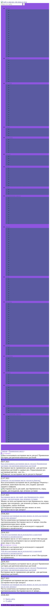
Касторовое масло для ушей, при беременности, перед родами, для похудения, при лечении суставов (22, 498)
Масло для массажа (17, 62)
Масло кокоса (15, 142)
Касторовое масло (17, 10)
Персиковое (15, 221)
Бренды (13, 192)
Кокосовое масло (17, 12)
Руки (8, 167)
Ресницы (9, 137)
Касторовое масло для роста (21, 123)
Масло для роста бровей (19, 165)
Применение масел (13, 196)
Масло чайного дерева (19, 52)
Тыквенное (14, 212)
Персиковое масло (17, 27)
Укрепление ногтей (18, 183)
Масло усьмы (15, 117)
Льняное (13, 215)
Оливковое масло (17, 23)
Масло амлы (15, 110)
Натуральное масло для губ (21, 190)
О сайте (9, 601)
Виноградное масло (18, 25)
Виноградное (15, 198)
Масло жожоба (16, 17)
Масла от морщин (17, 135)
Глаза (8, 127)
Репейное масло (16, 90)
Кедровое (14, 208)
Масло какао (15, 44)
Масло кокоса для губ (18, 194)
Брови (8, 154)
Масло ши (14, 42)
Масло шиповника (17, 31)
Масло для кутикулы (18, 185)
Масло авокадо (16, 37)
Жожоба (13, 206)
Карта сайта (10, 599)
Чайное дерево (16, 177)
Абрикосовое (15, 200)
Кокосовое (14, 219)
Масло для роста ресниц (19, 148)
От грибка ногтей (17, 179)
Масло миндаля (16, 146)
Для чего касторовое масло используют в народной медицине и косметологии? (21, 536)
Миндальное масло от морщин (22, 19)
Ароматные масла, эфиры (20, 79)
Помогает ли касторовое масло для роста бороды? (21, 480)
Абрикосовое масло (18, 50)
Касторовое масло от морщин (22, 46)
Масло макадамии (17, 54)
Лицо (8, 8)
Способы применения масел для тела (25, 77)
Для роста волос (16, 104)
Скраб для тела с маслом (20, 73)
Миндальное (15, 210)
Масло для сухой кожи (19, 71)
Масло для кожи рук (18, 181)
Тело (7, 58)
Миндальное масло (17, 15)
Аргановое (14, 223)
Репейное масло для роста (20, 121)
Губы (8, 187)
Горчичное (14, 204)
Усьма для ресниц (17, 140)
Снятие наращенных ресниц (21, 152)
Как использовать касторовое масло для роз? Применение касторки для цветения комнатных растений (24, 465)
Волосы (9, 83)
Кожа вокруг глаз (17, 129)
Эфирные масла (16, 21)
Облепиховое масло (18, 35)
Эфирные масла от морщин (21, 40)
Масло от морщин (17, 33)
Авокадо (13, 202)
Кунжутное (14, 217)
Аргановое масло (17, 29)
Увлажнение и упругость (20, 81)
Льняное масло (16, 56)
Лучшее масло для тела (19, 75)
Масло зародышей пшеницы (21, 48)
